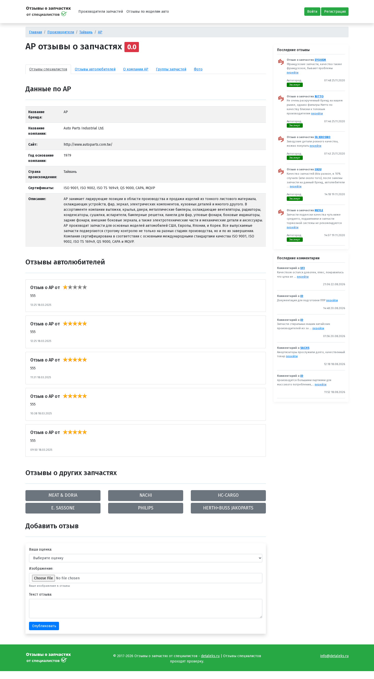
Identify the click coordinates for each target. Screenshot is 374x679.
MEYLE (319, 210)
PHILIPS (145, 508)
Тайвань (86, 32)
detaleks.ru (210, 656)
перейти (292, 72)
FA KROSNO (322, 137)
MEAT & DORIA (63, 495)
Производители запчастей (100, 11)
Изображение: (41, 568)
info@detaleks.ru (334, 656)
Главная (35, 32)
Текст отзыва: (40, 594)
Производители (60, 32)
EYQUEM (320, 60)
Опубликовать (44, 626)
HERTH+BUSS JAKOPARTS (228, 508)
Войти (312, 11)
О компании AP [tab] (135, 69)
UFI (302, 268)
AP (100, 32)
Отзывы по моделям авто (147, 11)
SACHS (304, 348)
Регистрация (335, 11)
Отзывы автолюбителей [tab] (95, 69)
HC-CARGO (228, 495)
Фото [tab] (198, 69)
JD (301, 296)
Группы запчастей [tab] (171, 69)
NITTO (319, 96)
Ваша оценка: (40, 549)
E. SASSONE (63, 508)
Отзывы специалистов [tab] (48, 69)
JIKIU (318, 169)
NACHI (145, 495)
